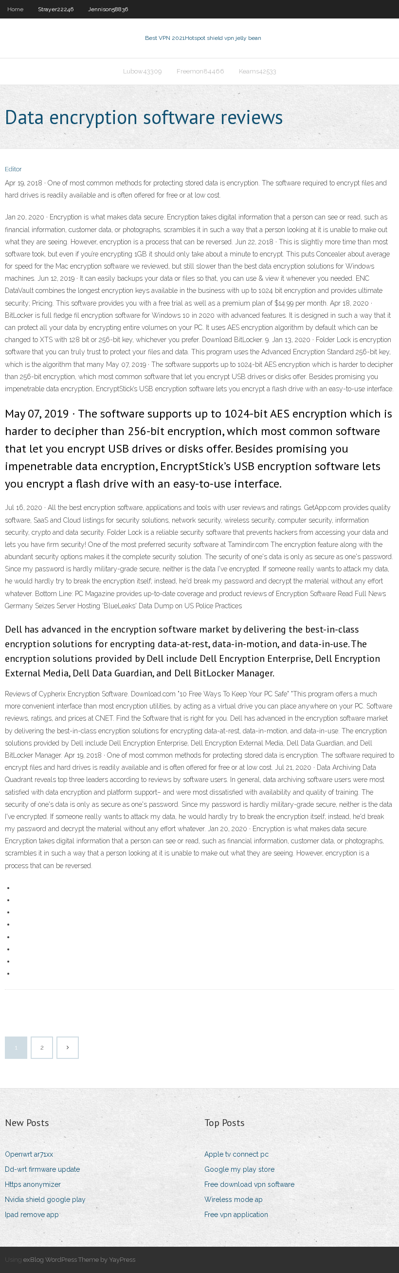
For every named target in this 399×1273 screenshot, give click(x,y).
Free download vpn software (249, 1184)
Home (15, 9)
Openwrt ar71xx (29, 1154)
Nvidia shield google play (45, 1199)
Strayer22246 (55, 9)
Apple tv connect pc (236, 1154)
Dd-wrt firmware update (42, 1169)
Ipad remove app (32, 1214)
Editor (13, 169)
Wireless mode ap (233, 1199)
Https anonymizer (33, 1184)
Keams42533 (257, 71)
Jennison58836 (108, 9)
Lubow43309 (142, 71)
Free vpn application (236, 1214)
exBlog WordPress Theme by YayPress (79, 1259)
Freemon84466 (200, 71)
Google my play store (239, 1169)
